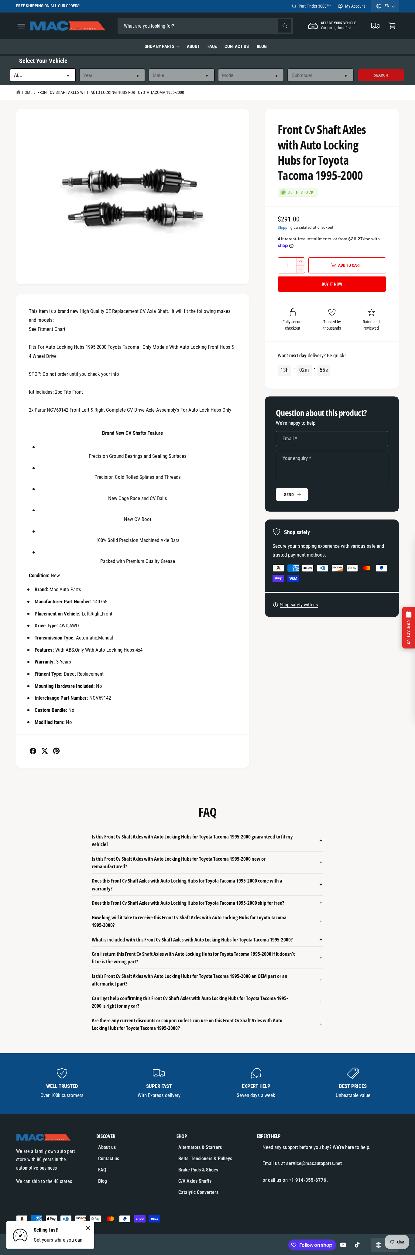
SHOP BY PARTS (159, 46)
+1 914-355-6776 (307, 1180)
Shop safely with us (299, 605)
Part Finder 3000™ (315, 6)
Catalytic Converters (198, 1192)
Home (27, 92)
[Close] (88, 1228)
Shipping (285, 227)
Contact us (108, 1158)
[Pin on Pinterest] (56, 751)
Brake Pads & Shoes (198, 1170)
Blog (102, 1181)
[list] (207, 1083)
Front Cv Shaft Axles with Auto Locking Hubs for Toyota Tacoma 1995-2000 (110, 92)
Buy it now (332, 284)
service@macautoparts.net (313, 1163)
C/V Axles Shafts (194, 1181)
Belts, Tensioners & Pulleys (205, 1158)
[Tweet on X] (44, 751)
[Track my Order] (375, 26)
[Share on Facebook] (33, 751)
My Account (355, 6)
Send (288, 494)
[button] (21, 26)
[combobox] (160, 26)
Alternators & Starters (199, 1147)
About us (107, 1147)
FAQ (102, 1170)
